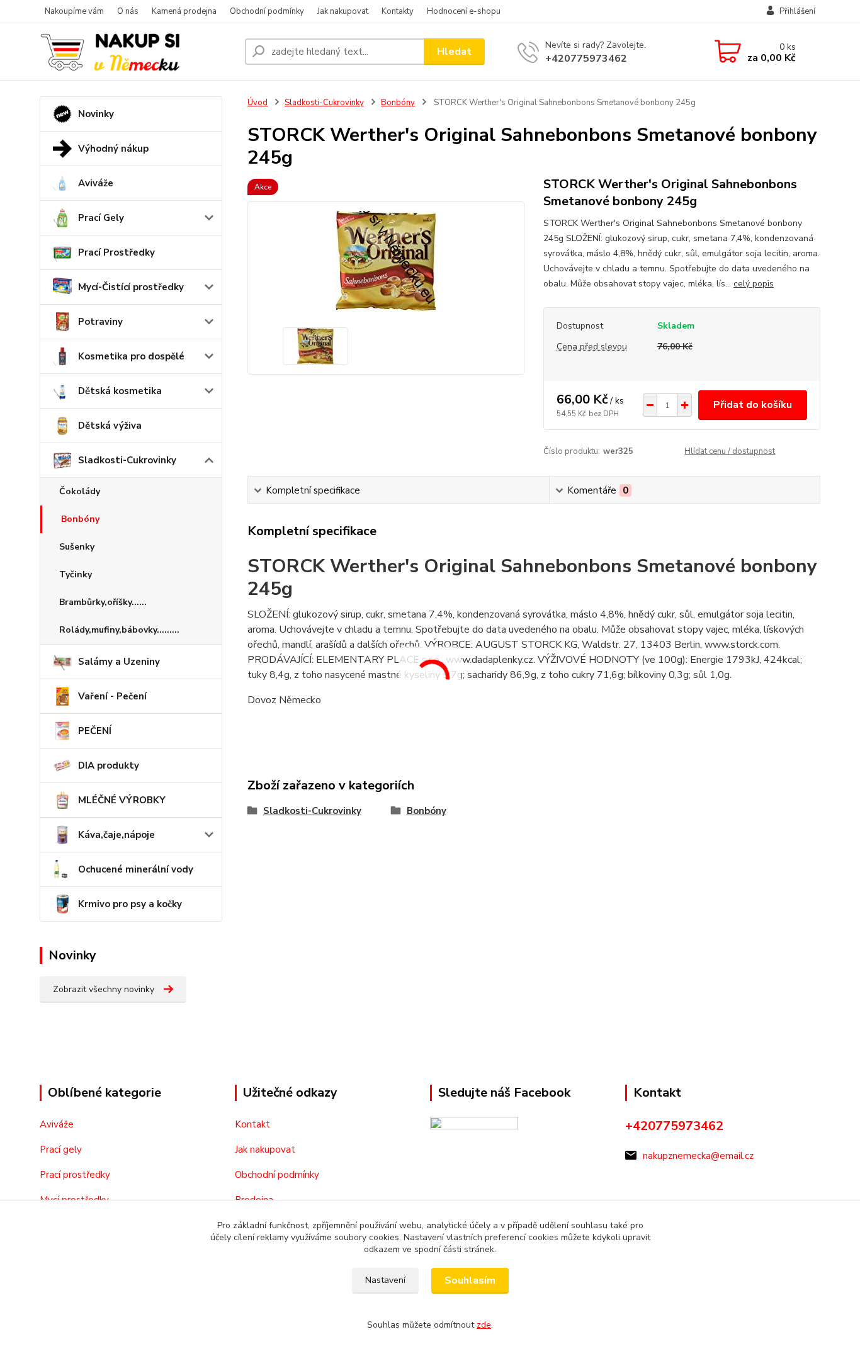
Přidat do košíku (752, 405)
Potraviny (100, 321)
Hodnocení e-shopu (464, 11)
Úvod (257, 102)
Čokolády (79, 491)
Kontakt (252, 1124)
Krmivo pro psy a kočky (130, 904)
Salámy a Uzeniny (119, 661)
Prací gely (61, 1149)
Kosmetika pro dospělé (131, 356)
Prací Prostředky (116, 252)
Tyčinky (75, 574)
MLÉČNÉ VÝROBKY (122, 800)
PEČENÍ (94, 731)
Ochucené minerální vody (135, 869)
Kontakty (398, 11)
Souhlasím (469, 1280)
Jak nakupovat (342, 11)
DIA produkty (108, 765)
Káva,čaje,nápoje (116, 834)
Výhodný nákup (113, 148)
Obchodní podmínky (267, 11)
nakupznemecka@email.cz (698, 1156)
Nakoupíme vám (74, 11)
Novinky (96, 114)
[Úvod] (137, 51)
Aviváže (95, 183)
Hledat (454, 52)
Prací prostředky (75, 1174)
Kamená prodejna (184, 11)
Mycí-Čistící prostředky (131, 287)
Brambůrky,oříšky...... (103, 602)
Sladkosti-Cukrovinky (127, 460)
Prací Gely (101, 218)
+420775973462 (586, 58)
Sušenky (76, 547)
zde (484, 1325)
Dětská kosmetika (120, 391)
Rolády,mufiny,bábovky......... (119, 630)
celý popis (753, 284)
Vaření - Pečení (112, 696)
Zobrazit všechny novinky (103, 989)
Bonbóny (80, 519)
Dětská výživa (110, 425)
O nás (128, 11)
